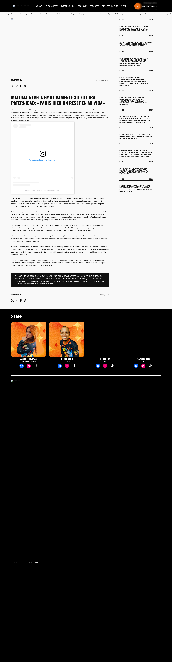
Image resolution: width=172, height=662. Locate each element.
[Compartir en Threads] (24, 86)
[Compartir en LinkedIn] (17, 86)
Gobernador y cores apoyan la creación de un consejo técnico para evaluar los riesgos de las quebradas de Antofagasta (134, 119)
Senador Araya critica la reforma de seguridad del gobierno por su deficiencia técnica (135, 136)
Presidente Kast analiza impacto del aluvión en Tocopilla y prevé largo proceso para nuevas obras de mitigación (135, 189)
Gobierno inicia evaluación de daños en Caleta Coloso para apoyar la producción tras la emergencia (133, 171)
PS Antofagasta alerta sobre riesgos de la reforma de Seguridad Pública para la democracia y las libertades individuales (133, 101)
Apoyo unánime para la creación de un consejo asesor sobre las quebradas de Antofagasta (136, 44)
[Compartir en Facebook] (21, 86)
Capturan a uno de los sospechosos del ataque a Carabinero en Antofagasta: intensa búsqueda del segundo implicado (133, 81)
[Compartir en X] (12, 86)
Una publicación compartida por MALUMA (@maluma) (43, 190)
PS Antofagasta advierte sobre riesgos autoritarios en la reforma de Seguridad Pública (134, 28)
